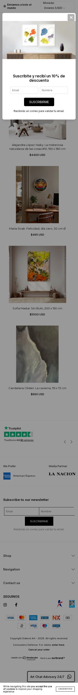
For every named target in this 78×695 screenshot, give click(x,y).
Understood (65, 689)
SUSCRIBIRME (39, 102)
